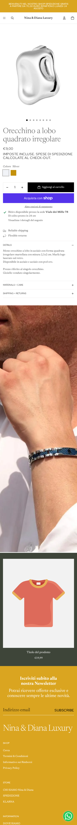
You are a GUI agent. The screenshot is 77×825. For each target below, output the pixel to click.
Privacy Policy (11, 768)
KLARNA (8, 802)
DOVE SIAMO (11, 823)
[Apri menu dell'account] (64, 18)
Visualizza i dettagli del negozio (25, 220)
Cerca (6, 750)
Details (7, 245)
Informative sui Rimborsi (17, 762)
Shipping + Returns (14, 293)
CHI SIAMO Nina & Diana (18, 790)
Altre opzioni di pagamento (39, 207)
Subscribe (64, 710)
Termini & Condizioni (15, 756)
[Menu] (4, 18)
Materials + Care (13, 284)
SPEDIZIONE (11, 796)
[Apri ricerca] (12, 18)
